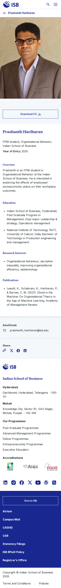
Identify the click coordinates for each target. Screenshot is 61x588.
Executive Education (16, 449)
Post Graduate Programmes (21, 428)
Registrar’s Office (15, 560)
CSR (5, 535)
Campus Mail (11, 519)
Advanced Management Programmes (27, 433)
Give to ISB (30, 500)
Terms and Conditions (17, 583)
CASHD (8, 527)
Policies (44, 583)
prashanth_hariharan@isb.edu (29, 330)
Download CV (29, 114)
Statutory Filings (14, 544)
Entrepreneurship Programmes (23, 444)
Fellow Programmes (15, 438)
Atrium (7, 511)
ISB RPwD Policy (13, 552)
